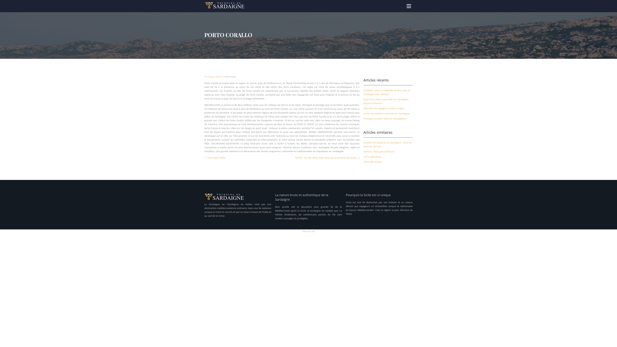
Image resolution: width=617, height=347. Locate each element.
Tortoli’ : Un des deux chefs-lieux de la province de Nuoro (326, 157)
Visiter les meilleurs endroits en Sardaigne (386, 113)
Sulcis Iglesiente (372, 156)
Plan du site (308, 231)
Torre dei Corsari (372, 161)
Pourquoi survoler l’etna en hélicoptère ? (385, 118)
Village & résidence (215, 77)
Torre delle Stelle (216, 157)
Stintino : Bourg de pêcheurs (378, 151)
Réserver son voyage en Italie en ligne (383, 108)
